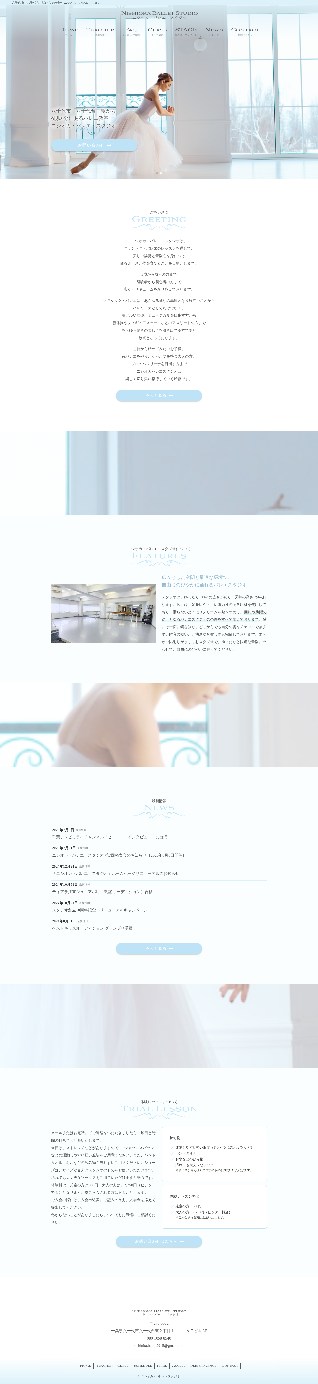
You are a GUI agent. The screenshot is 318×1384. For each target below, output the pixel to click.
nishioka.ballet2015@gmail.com (159, 1346)
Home (85, 1366)
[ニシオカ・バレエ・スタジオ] (159, 15)
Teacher (104, 1366)
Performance (203, 1366)
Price (162, 1366)
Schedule (143, 1366)
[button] (157, 173)
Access (178, 1366)
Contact (230, 1366)
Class (122, 1366)
